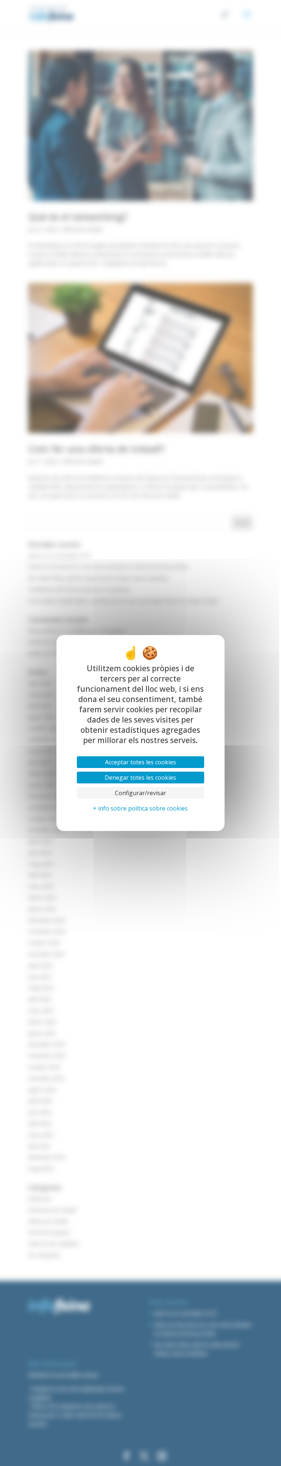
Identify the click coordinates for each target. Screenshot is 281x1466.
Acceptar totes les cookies (140, 762)
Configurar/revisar (140, 793)
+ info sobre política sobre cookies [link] (140, 808)
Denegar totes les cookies (140, 778)
